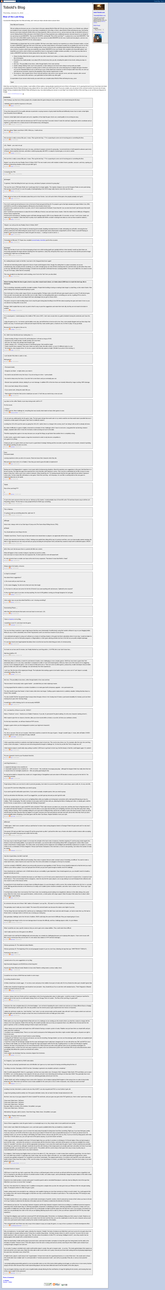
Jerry (12, 750)
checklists (43, 240)
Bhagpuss (13, 1083)
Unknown (12, 494)
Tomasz (12, 954)
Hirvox (12, 242)
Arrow (12, 897)
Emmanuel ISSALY (14, 412)
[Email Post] (23, 93)
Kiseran (12, 219)
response (11, 619)
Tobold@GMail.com (100, 15)
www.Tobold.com (99, 12)
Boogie (12, 350)
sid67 (12, 704)
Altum (12, 1015)
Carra (12, 463)
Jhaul (12, 1000)
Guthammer (13, 624)
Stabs (12, 132)
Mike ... (12, 969)
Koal (11, 643)
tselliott (12, 778)
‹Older (10, 1282)
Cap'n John (13, 816)
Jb (11, 139)
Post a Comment (8, 1277)
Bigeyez (12, 105)
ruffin (12, 1117)
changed (12, 153)
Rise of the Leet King (99, 32)
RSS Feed (97, 25)
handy (38, 240)
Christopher (13, 850)
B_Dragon (13, 329)
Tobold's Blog (14, 7)
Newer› (5, 1282)
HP (11, 361)
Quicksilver (13, 446)
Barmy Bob (13, 1273)
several (34, 240)
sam (11, 613)
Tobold (9, 93)
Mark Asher (13, 939)
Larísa (12, 198)
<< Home (6, 1280)
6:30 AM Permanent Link (17, 93)
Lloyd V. (12, 234)
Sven (12, 276)
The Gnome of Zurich (15, 1163)
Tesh (12, 757)
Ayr (11, 568)
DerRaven (13, 594)
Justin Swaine (13, 736)
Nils (11, 395)
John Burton (13, 310)
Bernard (12, 602)
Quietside (12, 674)
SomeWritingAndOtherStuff (16, 1225)
